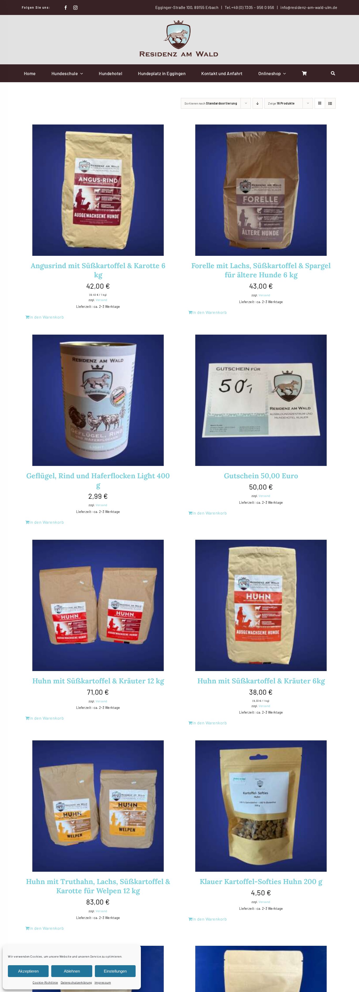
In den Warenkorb (46, 316)
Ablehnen (72, 971)
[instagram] (75, 8)
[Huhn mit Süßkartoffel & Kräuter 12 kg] (98, 605)
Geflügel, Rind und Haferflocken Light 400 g (98, 480)
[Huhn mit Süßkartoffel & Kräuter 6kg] (261, 605)
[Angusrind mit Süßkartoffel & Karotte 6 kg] (98, 190)
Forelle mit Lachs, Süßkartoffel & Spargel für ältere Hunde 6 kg (261, 270)
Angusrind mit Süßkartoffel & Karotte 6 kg (98, 270)
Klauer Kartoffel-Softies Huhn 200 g (261, 881)
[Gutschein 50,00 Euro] (261, 400)
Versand (101, 300)
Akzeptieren (28, 971)
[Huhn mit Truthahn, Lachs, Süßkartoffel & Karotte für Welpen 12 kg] (98, 806)
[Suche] (333, 73)
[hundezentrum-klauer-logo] (179, 22)
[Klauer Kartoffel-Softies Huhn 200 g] (261, 806)
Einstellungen (115, 971)
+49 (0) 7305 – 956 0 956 (252, 7)
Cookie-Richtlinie (45, 982)
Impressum (103, 982)
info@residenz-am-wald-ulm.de (308, 7)
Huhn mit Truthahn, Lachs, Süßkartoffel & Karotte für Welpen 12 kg (98, 886)
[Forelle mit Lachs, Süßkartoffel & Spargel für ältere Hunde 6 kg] (261, 190)
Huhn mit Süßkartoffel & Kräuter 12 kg (98, 680)
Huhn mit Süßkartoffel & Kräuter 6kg (261, 680)
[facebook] (66, 8)
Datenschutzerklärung (76, 982)
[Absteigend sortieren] (258, 103)
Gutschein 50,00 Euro (261, 475)
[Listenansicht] (330, 103)
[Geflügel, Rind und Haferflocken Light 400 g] (98, 400)
